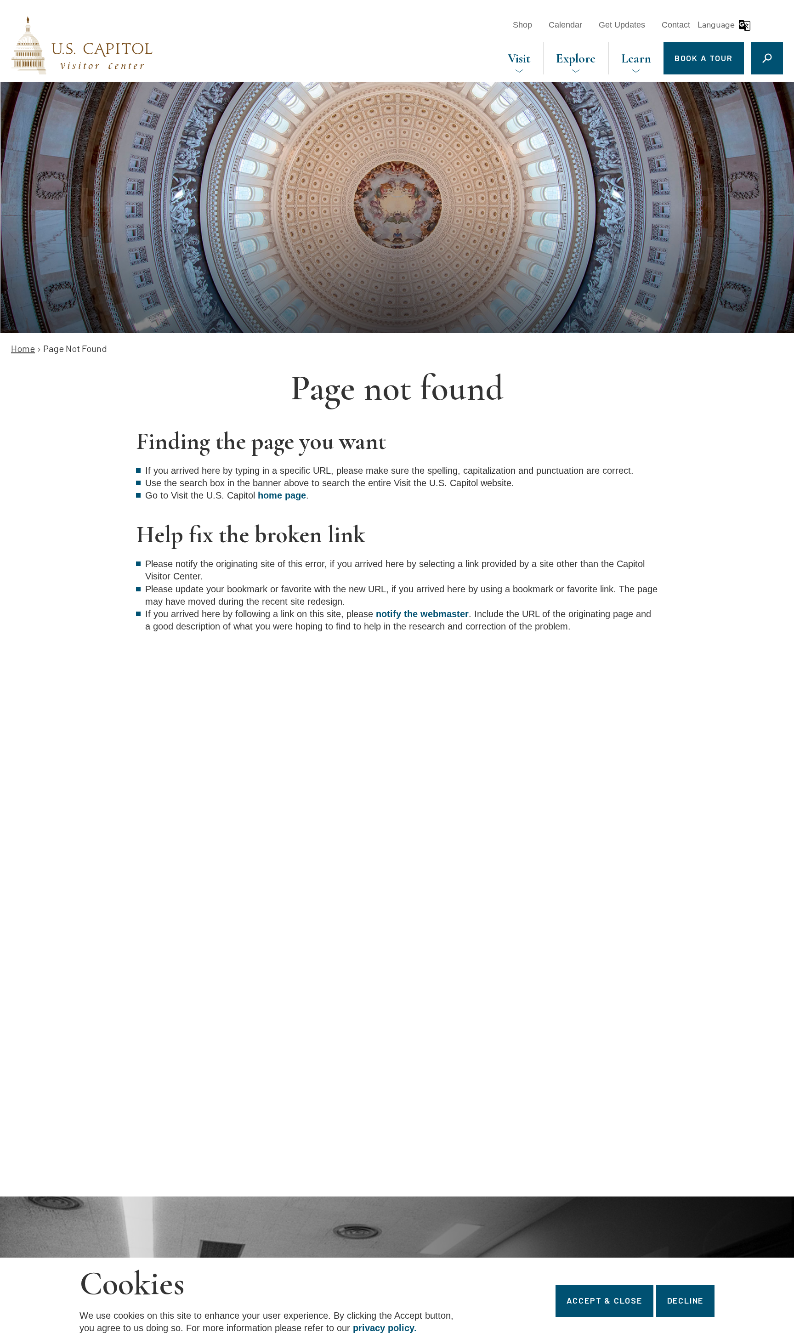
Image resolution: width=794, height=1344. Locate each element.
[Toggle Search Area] (767, 58)
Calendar (565, 24)
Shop (522, 24)
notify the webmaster (422, 614)
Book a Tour (704, 58)
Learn (636, 58)
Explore (576, 58)
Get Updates (622, 24)
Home (23, 348)
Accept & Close (604, 1300)
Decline (685, 1300)
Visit (519, 58)
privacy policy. (385, 1328)
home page (282, 495)
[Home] (82, 45)
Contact (676, 24)
